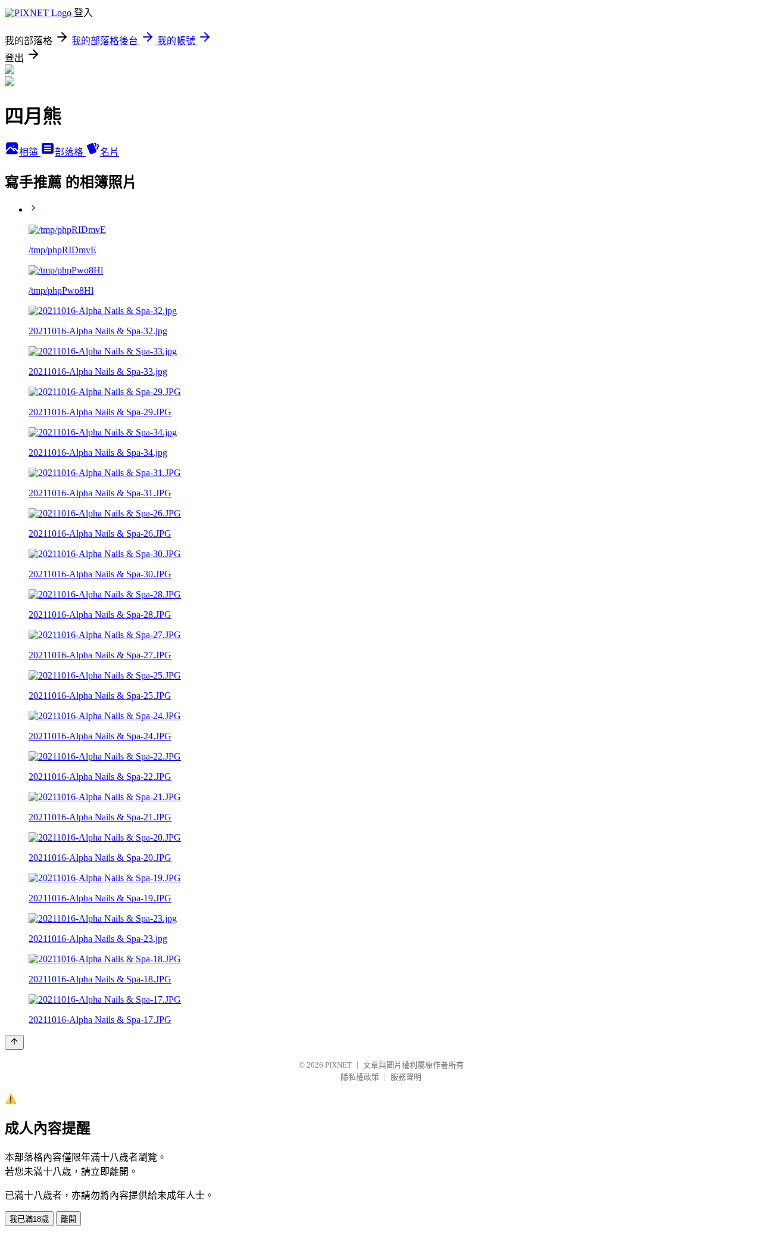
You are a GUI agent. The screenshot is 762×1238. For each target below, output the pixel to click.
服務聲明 (406, 1076)
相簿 (29, 152)
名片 (109, 152)
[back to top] (14, 1042)
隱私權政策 (360, 1076)
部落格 (70, 152)
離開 (68, 1219)
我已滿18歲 (29, 1219)
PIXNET (338, 1064)
